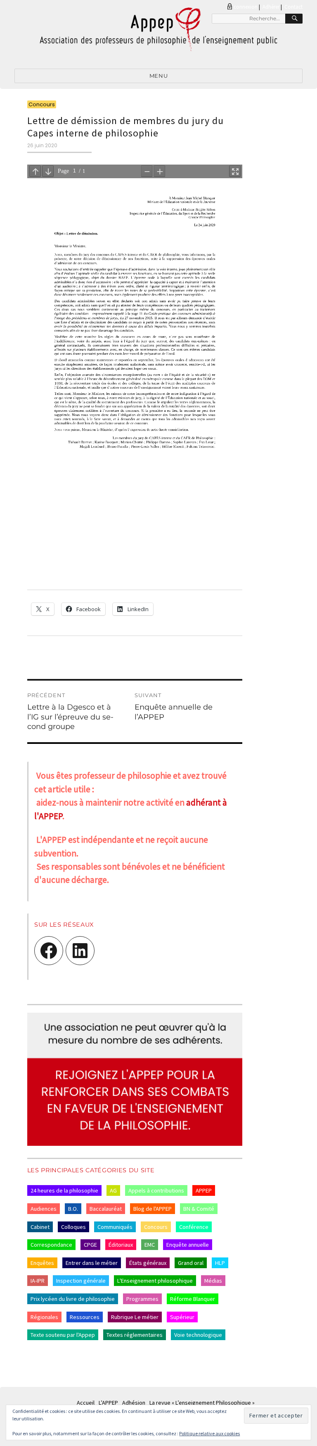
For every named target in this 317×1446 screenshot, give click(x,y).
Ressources (84, 1317)
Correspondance (51, 1244)
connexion (246, 6)
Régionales (44, 1317)
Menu (158, 75)
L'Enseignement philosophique (155, 1280)
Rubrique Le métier (134, 1317)
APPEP (204, 1190)
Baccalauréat (106, 1208)
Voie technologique (198, 1334)
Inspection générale (81, 1280)
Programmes (142, 1299)
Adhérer (271, 6)
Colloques (73, 1227)
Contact (293, 6)
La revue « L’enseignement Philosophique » (202, 1402)
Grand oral (190, 1263)
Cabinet (40, 1227)
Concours (156, 1227)
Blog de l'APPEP (152, 1208)
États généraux (147, 1263)
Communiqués (114, 1227)
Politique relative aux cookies (209, 1433)
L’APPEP (108, 1402)
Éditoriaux (121, 1244)
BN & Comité (198, 1208)
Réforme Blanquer (192, 1299)
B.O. (73, 1208)
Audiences (44, 1208)
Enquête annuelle (187, 1244)
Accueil (86, 1402)
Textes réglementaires (134, 1334)
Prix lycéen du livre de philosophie (73, 1299)
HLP (220, 1263)
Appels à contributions (156, 1190)
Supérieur (182, 1317)
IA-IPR (38, 1280)
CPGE (90, 1244)
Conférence (193, 1227)
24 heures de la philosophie (64, 1190)
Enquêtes (42, 1263)
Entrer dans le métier (92, 1263)
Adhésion (133, 1402)
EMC (149, 1244)
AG (113, 1190)
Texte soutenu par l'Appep (63, 1334)
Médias (213, 1280)
